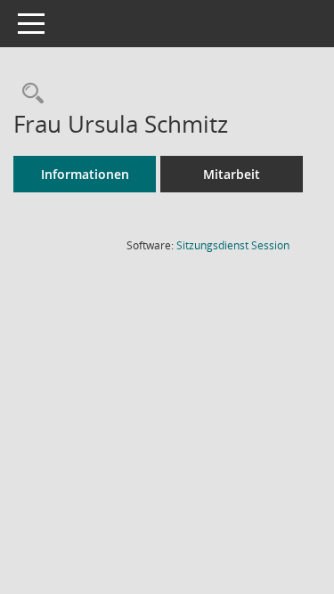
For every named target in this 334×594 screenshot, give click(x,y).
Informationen (85, 174)
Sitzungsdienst (232, 245)
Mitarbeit (231, 174)
